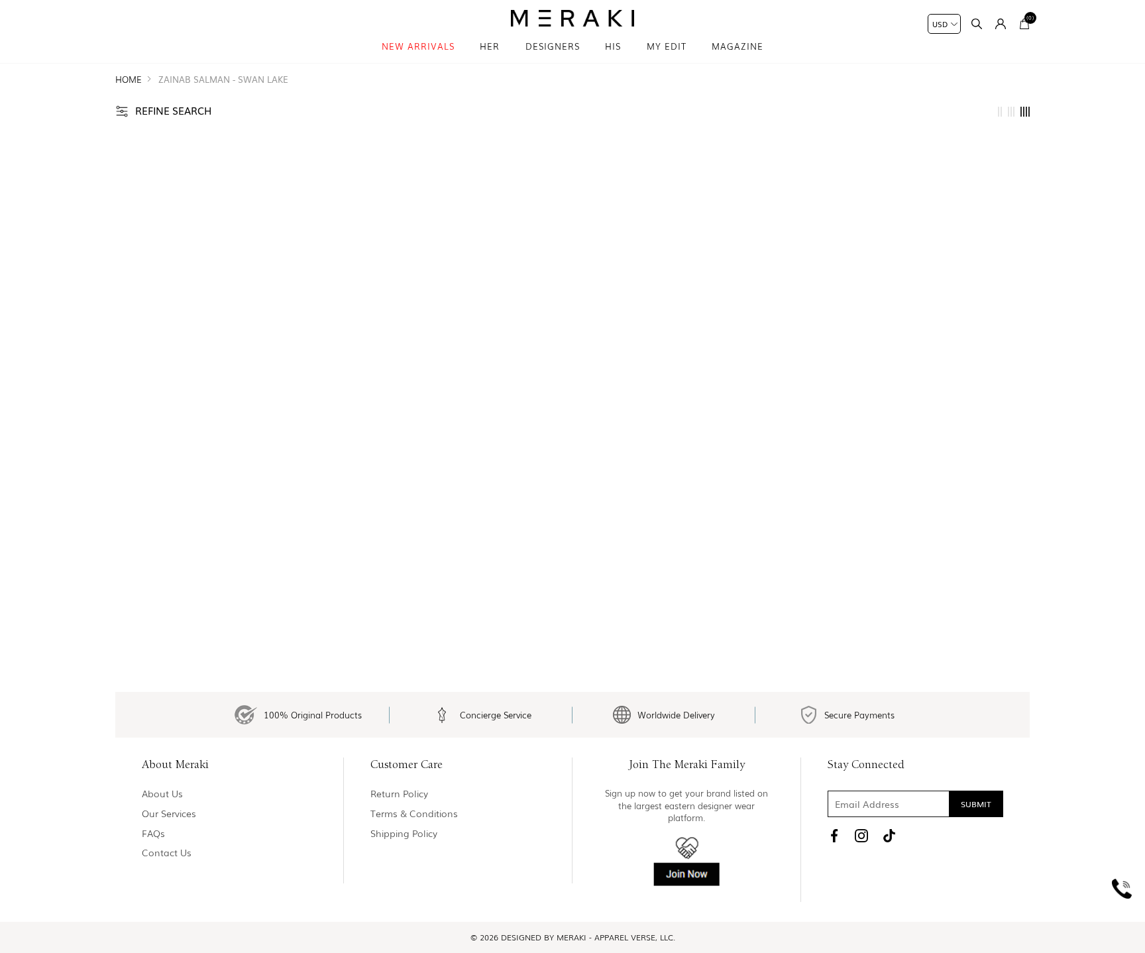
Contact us (166, 852)
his (613, 46)
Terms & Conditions (414, 813)
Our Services (169, 813)
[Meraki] (573, 18)
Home (128, 79)
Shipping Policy (403, 833)
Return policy (399, 793)
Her (490, 46)
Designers (552, 46)
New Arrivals (418, 46)
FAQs (153, 833)
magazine (737, 46)
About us (162, 793)
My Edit (666, 46)
